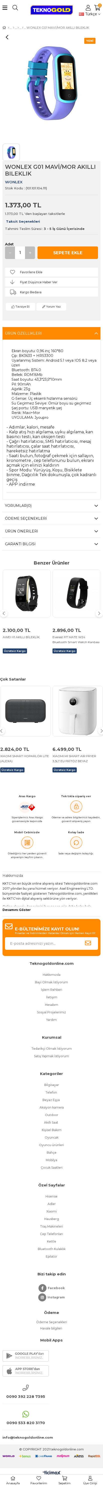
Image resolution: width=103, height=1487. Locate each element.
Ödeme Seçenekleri (26, 518)
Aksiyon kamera (52, 1107)
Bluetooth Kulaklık (52, 1249)
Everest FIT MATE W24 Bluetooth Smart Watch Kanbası (76, 639)
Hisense (52, 1196)
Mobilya (51, 1160)
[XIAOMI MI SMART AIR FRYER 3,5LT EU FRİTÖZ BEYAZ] (78, 711)
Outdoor (51, 1115)
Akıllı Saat (51, 1122)
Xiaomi (51, 1211)
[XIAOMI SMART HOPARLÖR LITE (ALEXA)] (25, 711)
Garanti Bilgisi (20, 544)
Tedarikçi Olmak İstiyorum (51, 1048)
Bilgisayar (51, 1085)
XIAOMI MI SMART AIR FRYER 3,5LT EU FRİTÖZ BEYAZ (74, 758)
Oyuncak (51, 1137)
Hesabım (51, 1005)
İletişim (51, 997)
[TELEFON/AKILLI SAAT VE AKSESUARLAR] (18, 28)
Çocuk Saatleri (51, 1167)
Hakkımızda (51, 975)
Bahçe (51, 1152)
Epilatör (51, 1256)
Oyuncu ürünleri (51, 1145)
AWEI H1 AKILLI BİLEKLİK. (21, 637)
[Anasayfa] (8, 28)
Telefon (51, 1092)
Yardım (51, 1020)
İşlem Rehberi (51, 990)
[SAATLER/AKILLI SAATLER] (13, 28)
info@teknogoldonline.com (25, 1437)
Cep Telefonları (51, 1234)
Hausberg (51, 1219)
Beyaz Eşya (51, 1100)
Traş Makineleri (51, 1226)
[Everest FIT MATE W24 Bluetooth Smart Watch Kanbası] (76, 593)
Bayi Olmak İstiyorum (51, 982)
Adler (52, 1204)
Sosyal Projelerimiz (51, 1012)
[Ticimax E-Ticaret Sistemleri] (51, 1473)
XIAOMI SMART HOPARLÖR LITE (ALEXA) (24, 758)
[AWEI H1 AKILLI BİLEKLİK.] (26, 593)
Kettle (51, 1241)
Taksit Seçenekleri (23, 221)
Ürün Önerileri (21, 531)
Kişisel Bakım (52, 1130)
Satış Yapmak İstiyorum (51, 1056)
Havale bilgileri (51, 1328)
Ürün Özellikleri (23, 333)
